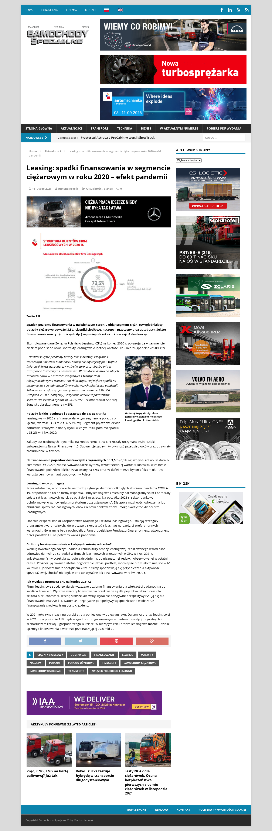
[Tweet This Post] (81, 641)
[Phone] (238, 10)
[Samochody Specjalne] (57, 35)
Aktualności (71, 128)
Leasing (127, 655)
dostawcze (78, 655)
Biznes (146, 128)
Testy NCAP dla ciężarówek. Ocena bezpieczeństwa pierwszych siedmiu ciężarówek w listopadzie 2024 (146, 782)
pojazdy (54, 663)
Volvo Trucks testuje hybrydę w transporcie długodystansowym (95, 775)
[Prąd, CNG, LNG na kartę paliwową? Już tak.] (49, 764)
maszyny (147, 655)
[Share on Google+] (152, 641)
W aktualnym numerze (179, 128)
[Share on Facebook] (45, 641)
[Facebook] (221, 10)
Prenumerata (49, 9)
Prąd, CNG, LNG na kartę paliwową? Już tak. (47, 773)
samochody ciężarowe (140, 663)
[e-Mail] (247, 10)
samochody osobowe (45, 671)
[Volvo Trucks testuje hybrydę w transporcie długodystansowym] (99, 764)
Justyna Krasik (68, 188)
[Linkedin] (230, 10)
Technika (124, 128)
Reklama (71, 9)
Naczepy (35, 663)
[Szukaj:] (224, 137)
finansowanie (104, 655)
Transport (99, 128)
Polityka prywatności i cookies (222, 809)
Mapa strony (136, 809)
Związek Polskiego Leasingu (112, 671)
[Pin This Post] (116, 641)
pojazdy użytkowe (81, 663)
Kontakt (90, 9)
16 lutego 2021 (41, 188)
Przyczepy (109, 663)
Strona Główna (39, 128)
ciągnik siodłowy (50, 655)
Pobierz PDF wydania (224, 128)
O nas (29, 9)
